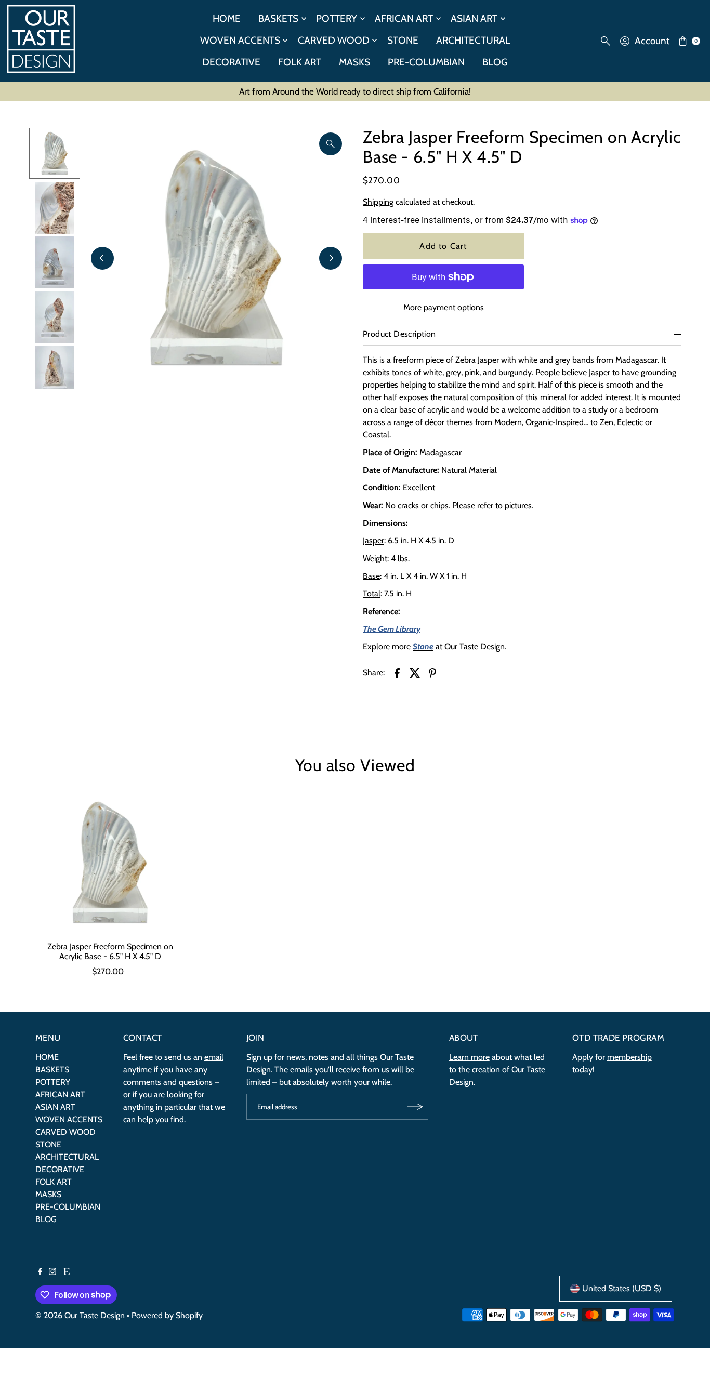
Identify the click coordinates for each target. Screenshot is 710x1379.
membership (629, 1057)
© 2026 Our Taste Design (80, 1315)
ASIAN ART (474, 18)
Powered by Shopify (167, 1315)
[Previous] (102, 258)
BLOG (495, 62)
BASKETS (278, 18)
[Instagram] (52, 1272)
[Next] (330, 258)
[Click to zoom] (330, 143)
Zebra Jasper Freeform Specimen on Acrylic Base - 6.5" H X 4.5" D (110, 951)
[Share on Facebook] (397, 672)
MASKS (354, 62)
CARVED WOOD (334, 40)
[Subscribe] (415, 1107)
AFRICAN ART (404, 18)
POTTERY (336, 18)
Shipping (378, 202)
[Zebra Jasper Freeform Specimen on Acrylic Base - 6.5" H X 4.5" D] (110, 862)
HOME (227, 18)
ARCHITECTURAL (473, 40)
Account (652, 41)
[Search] (605, 41)
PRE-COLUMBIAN (426, 62)
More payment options (443, 307)
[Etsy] (66, 1272)
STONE (402, 40)
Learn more (469, 1057)
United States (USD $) (621, 1288)
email (213, 1057)
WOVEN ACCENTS (240, 40)
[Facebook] (40, 1272)
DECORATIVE (231, 62)
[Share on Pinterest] (432, 672)
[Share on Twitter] (415, 672)
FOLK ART (299, 62)
